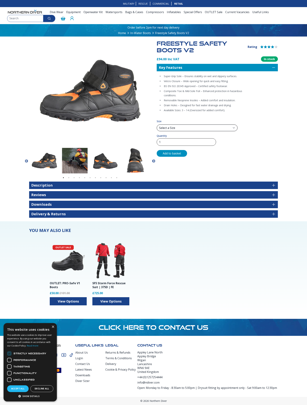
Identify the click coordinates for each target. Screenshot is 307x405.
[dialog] (30, 362)
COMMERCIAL (161, 3)
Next (153, 161)
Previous (26, 161)
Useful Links (260, 12)
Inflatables (174, 12)
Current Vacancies (237, 12)
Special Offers (193, 12)
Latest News (83, 369)
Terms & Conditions (118, 358)
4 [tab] (79, 177)
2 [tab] (69, 177)
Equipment (73, 12)
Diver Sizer (82, 381)
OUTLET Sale (213, 12)
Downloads (82, 375)
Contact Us (82, 364)
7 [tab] (95, 177)
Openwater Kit (93, 12)
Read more (33, 345)
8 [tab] (101, 177)
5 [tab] (85, 177)
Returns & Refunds (117, 352)
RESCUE (143, 3)
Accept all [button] (18, 388)
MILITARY (128, 3)
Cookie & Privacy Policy (120, 369)
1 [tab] (63, 177)
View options (68, 301)
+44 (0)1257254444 (149, 377)
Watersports (114, 12)
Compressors (155, 12)
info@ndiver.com (148, 382)
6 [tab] (90, 177)
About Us (81, 352)
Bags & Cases (134, 12)
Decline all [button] (42, 388)
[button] (30, 396)
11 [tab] (117, 177)
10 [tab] (111, 177)
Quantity (162, 135)
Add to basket (172, 153)
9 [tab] (106, 177)
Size (159, 121)
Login (79, 358)
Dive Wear (56, 12)
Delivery (110, 364)
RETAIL (178, 3)
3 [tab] (74, 177)
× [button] (53, 327)
